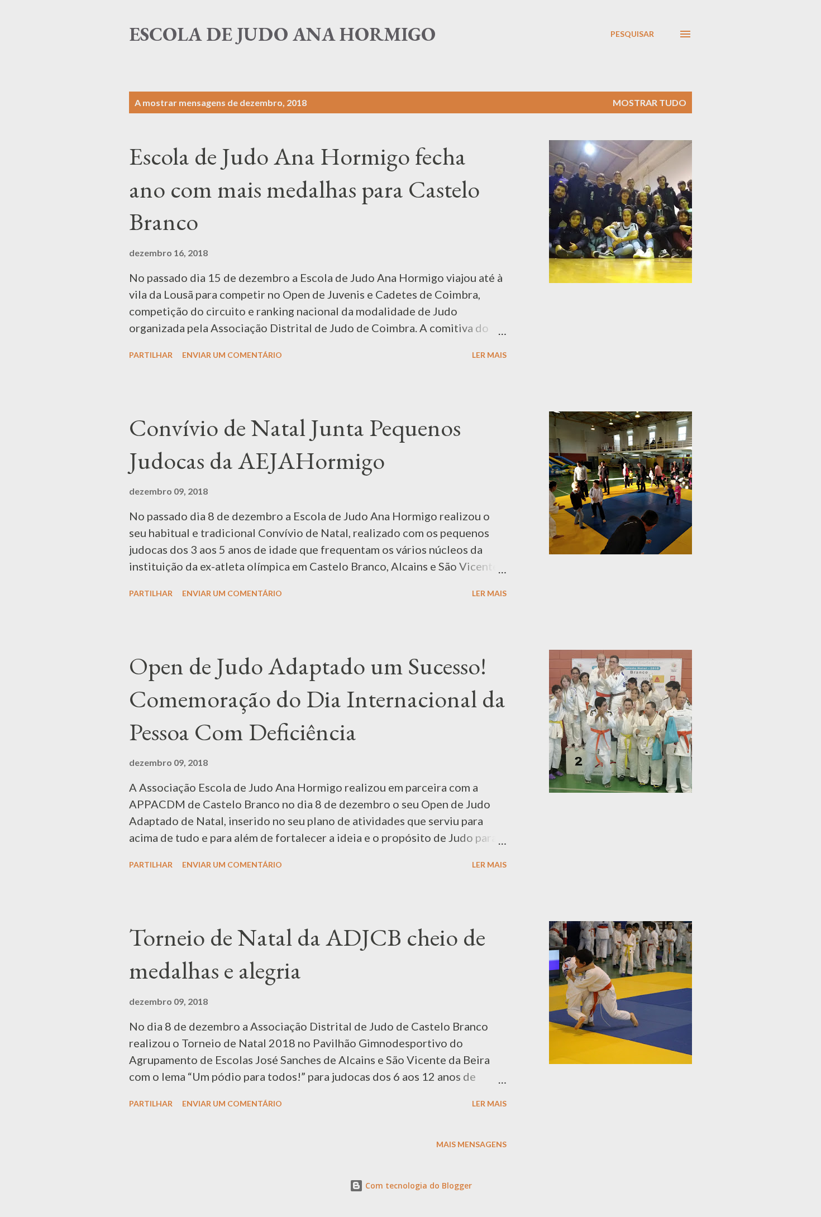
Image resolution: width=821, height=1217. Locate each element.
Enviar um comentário (232, 355)
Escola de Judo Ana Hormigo (282, 34)
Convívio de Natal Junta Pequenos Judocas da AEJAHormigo (295, 443)
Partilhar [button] (151, 355)
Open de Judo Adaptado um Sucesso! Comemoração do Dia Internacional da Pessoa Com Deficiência (317, 698)
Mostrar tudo (649, 102)
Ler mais (489, 355)
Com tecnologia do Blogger (417, 1185)
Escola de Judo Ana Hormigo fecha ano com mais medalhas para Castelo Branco (304, 188)
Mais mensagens (471, 1144)
